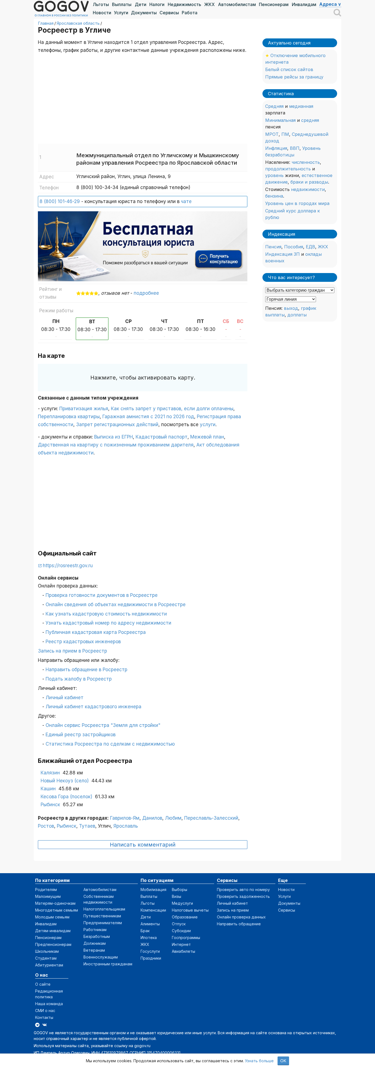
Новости (102, 12)
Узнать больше (259, 1060)
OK (283, 1060)
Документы (144, 12)
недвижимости (308, 189)
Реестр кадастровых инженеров (83, 641)
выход (291, 308)
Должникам (94, 943)
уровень (274, 175)
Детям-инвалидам (53, 930)
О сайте (43, 984)
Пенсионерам (274, 4)
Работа (189, 12)
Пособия (293, 246)
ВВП (295, 148)
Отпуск (179, 923)
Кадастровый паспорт (162, 437)
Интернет (181, 944)
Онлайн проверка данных (241, 917)
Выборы (179, 889)
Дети (140, 4)
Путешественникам (102, 916)
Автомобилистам (237, 4)
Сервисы (169, 12)
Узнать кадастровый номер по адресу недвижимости (108, 623)
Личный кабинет (64, 697)
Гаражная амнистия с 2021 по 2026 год (148, 416)
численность (306, 162)
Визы (176, 896)
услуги (208, 424)
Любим (173, 818)
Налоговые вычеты (190, 910)
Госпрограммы (186, 937)
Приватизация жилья (83, 408)
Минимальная (280, 120)
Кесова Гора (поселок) (66, 796)
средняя (310, 120)
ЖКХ (209, 4)
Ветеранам (94, 950)
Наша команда (49, 1003)
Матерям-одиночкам (55, 903)
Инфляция (276, 148)
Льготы (101, 4)
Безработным (96, 936)
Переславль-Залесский (211, 818)
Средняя (274, 106)
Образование (185, 917)
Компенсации (153, 910)
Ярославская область (78, 23)
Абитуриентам (49, 965)
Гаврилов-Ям (124, 818)
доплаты (297, 314)
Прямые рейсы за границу (294, 77)
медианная (301, 106)
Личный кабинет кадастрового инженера (93, 706)
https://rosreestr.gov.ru (68, 565)
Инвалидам (304, 4)
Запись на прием (233, 910)
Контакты (44, 1017)
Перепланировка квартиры (69, 416)
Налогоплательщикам (104, 909)
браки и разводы (309, 182)
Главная (46, 23)
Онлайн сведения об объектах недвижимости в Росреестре (116, 604)
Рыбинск (50, 804)
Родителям (46, 889)
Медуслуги (182, 903)
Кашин (48, 788)
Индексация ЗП (282, 254)
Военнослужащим (100, 957)
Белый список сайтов (289, 69)
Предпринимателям (102, 922)
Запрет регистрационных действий (117, 424)
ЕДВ (310, 246)
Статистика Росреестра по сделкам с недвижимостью (110, 744)
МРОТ (272, 134)
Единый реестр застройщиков (81, 734)
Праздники (151, 958)
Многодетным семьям (56, 910)
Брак (145, 930)
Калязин (50, 772)
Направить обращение (239, 923)
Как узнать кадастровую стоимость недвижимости (106, 614)
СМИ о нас (45, 1010)
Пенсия (273, 246)
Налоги (156, 4)
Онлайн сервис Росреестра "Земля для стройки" (103, 725)
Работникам (95, 929)
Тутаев (87, 826)
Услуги (121, 12)
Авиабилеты (183, 951)
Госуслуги (150, 951)
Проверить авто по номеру (243, 889)
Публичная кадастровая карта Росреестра (96, 632)
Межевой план (207, 437)
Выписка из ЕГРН (113, 437)
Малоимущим (48, 896)
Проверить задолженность (243, 896)
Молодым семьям (52, 917)
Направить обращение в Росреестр (86, 669)
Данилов (152, 818)
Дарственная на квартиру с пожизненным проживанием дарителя (116, 445)
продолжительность (288, 169)
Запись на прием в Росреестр (72, 651)
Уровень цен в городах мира (297, 203)
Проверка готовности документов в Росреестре (102, 595)
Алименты (150, 923)
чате (186, 201)
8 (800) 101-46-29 (60, 201)
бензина (274, 196)
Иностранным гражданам (107, 964)
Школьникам (47, 951)
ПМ (285, 134)
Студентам (46, 958)
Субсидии (181, 930)
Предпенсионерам (53, 944)
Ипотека (149, 937)
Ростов (46, 826)
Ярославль (125, 826)
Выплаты (121, 4)
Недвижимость (184, 4)
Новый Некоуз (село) (65, 780)
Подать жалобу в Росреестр (79, 679)
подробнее (146, 293)
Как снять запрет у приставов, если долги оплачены (172, 408)
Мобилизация (153, 889)
